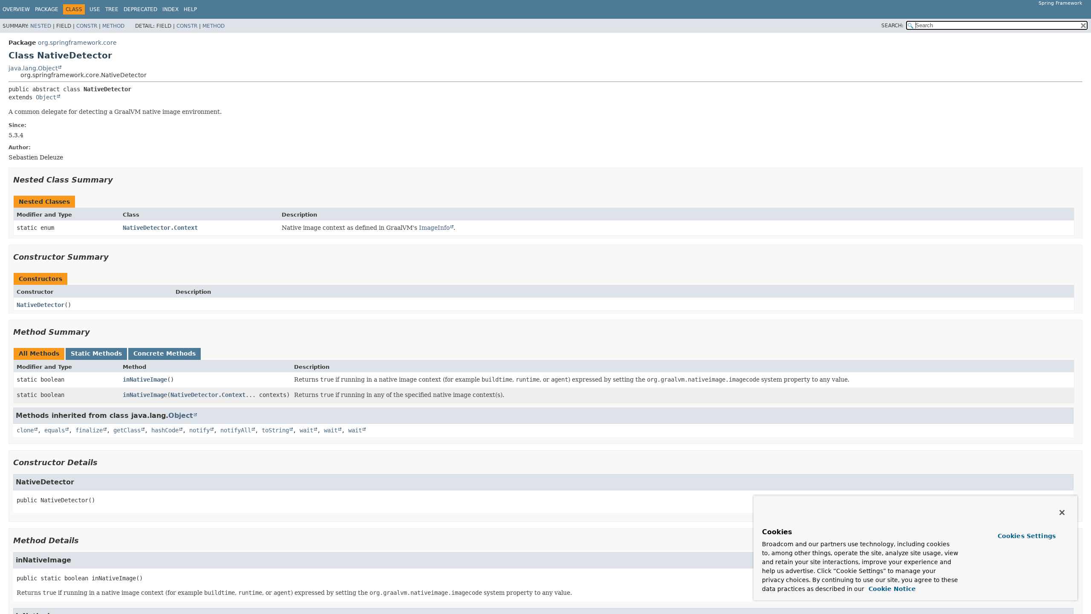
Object (46, 97)
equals (54, 430)
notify (199, 430)
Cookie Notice (891, 588)
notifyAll (235, 430)
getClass (127, 430)
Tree (111, 9)
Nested (40, 26)
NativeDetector (40, 304)
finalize (89, 430)
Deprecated (140, 9)
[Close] (1062, 512)
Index (170, 9)
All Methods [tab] (39, 353)
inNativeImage (145, 379)
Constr (86, 26)
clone (25, 430)
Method (113, 26)
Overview (16, 9)
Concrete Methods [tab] (164, 353)
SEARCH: (892, 26)
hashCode (165, 430)
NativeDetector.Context (160, 227)
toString (275, 430)
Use (94, 9)
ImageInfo (434, 227)
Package (46, 9)
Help (190, 9)
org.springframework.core (77, 42)
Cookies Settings (1027, 536)
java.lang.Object (33, 68)
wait (306, 430)
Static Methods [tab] (96, 353)
